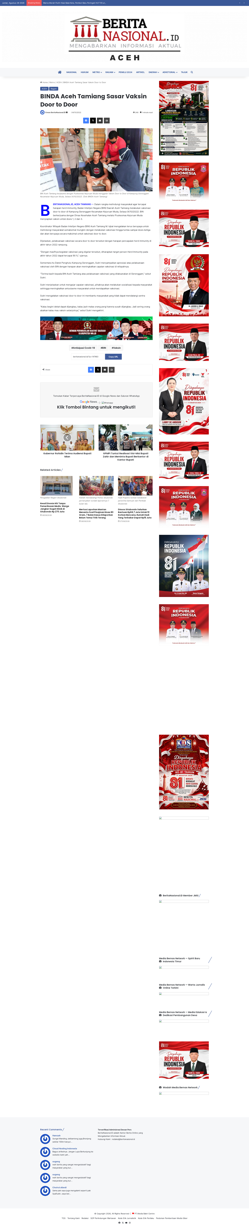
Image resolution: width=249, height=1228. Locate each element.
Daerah (153, 72)
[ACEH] (124, 37)
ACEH (59, 82)
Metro (96, 72)
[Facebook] (86, 120)
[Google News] (89, 403)
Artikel (140, 72)
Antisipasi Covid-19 (84, 347)
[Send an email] (67, 112)
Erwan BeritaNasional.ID (55, 112)
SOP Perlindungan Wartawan (103, 1218)
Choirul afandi (59, 1187)
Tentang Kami (73, 1218)
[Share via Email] (100, 120)
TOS (63, 1218)
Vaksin (117, 347)
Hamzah (56, 1135)
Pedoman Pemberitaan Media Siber (171, 1218)
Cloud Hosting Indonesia (64, 1148)
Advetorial (169, 72)
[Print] (107, 120)
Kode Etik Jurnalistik (127, 1218)
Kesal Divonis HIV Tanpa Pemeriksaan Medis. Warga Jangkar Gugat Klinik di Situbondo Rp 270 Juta (54, 507)
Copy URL (113, 356)
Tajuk (184, 72)
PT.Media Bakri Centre (145, 1213)
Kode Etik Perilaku (146, 1218)
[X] (93, 120)
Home (45, 82)
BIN (104, 347)
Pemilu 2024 (125, 72)
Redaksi (85, 1218)
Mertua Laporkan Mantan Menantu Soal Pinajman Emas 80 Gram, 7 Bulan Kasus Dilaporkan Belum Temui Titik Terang (96, 513)
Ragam (109, 72)
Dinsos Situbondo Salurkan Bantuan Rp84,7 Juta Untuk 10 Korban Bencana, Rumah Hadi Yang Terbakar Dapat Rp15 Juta (134, 513)
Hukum (84, 72)
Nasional (71, 72)
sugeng (56, 1161)
